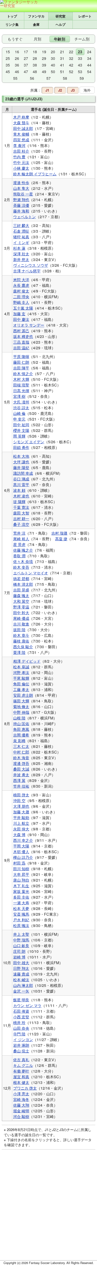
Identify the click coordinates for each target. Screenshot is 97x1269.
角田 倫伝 (21, 684)
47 (26, 71)
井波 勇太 (21, 774)
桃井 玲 (19, 1022)
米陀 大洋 (21, 279)
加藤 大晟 (21, 812)
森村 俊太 (21, 291)
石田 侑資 (21, 1011)
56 (32, 78)
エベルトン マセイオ (30, 573)
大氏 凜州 (21, 402)
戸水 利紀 (21, 920)
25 (8, 58)
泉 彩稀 (19, 740)
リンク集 (12, 24)
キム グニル (23, 1065)
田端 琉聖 (21, 385)
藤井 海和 (21, 211)
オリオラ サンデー (28, 325)
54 (89, 71)
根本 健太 (21, 1082)
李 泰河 (19, 145)
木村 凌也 (21, 496)
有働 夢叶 (21, 1071)
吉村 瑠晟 (59, 533)
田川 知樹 (21, 868)
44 (89, 65)
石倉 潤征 (21, 231)
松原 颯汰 (21, 925)
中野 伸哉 (21, 712)
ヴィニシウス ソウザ (30, 265)
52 (71, 71)
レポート (85, 16)
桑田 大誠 (21, 769)
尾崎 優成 (21, 618)
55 (15, 78)
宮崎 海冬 (21, 1099)
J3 (73, 90)
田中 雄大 (21, 962)
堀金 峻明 (21, 1111)
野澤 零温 (21, 607)
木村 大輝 (21, 379)
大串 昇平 (21, 874)
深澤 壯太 (21, 254)
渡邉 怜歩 (21, 182)
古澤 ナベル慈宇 (26, 271)
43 (80, 65)
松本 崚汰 (21, 979)
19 (44, 51)
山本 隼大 (21, 188)
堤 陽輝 (19, 501)
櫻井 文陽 (21, 430)
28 (35, 58)
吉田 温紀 (21, 348)
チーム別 (81, 39)
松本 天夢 (21, 908)
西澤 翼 (19, 780)
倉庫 (36, 24)
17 (26, 51)
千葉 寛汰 (21, 507)
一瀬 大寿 (21, 902)
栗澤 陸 (19, 652)
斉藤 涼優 (21, 205)
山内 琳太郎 (23, 985)
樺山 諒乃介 (23, 857)
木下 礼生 (21, 885)
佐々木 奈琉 (23, 561)
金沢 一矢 (21, 991)
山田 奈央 (21, 1028)
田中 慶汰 (21, 319)
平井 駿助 (21, 817)
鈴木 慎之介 (23, 373)
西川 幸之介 (23, 840)
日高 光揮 (21, 390)
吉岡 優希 (21, 735)
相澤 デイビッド (26, 661)
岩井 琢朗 (21, 1045)
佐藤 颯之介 (23, 550)
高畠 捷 (61, 538)
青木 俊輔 (21, 134)
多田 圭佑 (21, 897)
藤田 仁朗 (21, 362)
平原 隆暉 (21, 356)
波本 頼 (19, 490)
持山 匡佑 (21, 723)
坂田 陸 (19, 629)
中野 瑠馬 (21, 940)
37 (26, 65)
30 (53, 58)
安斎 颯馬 (21, 914)
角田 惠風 (21, 729)
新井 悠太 (21, 259)
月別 (37, 39)
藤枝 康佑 (21, 641)
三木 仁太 (21, 746)
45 (8, 71)
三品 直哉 (21, 342)
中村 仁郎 (21, 752)
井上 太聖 (21, 934)
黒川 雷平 (21, 484)
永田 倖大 (21, 829)
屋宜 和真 (21, 1076)
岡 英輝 (19, 436)
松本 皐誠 (21, 667)
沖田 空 (19, 800)
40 (53, 65)
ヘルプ (60, 24)
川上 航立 (21, 823)
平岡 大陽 (21, 846)
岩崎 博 (19, 957)
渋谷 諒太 (21, 407)
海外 (87, 90)
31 (62, 58)
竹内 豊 (19, 157)
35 (8, 65)
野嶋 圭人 (21, 302)
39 (44, 65)
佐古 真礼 (21, 1059)
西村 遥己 (21, 330)
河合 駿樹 (21, 1116)
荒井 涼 (19, 533)
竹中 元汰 (21, 162)
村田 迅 (19, 863)
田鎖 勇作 (21, 447)
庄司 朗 (19, 951)
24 (89, 51)
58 (65, 78)
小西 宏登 (21, 1017)
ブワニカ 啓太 (25, 1088)
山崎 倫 (19, 413)
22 (71, 51)
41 (62, 65)
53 (80, 71)
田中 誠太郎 (23, 128)
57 (48, 78)
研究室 (60, 16)
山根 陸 (19, 718)
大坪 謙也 (21, 462)
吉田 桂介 (21, 151)
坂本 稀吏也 (23, 336)
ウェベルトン (24, 216)
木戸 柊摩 (21, 117)
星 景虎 (19, 544)
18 (35, 51)
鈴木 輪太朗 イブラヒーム (35, 174)
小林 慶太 (21, 168)
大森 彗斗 (21, 122)
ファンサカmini (36, 16)
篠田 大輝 (21, 701)
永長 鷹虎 (21, 285)
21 (62, 51)
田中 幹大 (21, 612)
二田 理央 (21, 296)
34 (89, 58)
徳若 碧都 (21, 578)
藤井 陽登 (21, 467)
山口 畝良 (21, 945)
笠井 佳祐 (21, 786)
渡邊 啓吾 (21, 763)
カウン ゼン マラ (27, 1005)
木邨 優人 (21, 851)
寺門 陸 (19, 1034)
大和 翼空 (21, 601)
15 (8, 51)
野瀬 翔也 (21, 199)
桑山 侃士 (21, 1051)
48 (35, 71)
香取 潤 (19, 556)
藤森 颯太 (21, 595)
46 (17, 71)
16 (17, 51)
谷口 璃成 (21, 479)
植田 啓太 (21, 795)
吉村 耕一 (21, 518)
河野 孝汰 (21, 672)
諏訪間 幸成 (23, 473)
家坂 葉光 (21, 891)
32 (71, 58)
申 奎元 (19, 419)
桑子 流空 (21, 524)
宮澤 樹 (19, 396)
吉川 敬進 (21, 624)
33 (80, 58)
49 (44, 71)
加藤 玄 (19, 313)
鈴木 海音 (21, 757)
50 (53, 71)
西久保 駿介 (23, 646)
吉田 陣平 (21, 368)
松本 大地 (21, 456)
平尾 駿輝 (21, 678)
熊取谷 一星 (23, 194)
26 (17, 58)
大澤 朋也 (21, 806)
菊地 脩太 (21, 706)
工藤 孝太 (21, 689)
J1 (47, 90)
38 (35, 65)
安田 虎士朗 (23, 695)
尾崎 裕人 (21, 538)
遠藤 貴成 (21, 974)
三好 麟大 (21, 225)
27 (26, 58)
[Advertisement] (48, 1207)
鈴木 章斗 (21, 635)
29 (44, 58)
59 (82, 78)
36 (17, 65)
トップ (12, 16)
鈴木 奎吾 (21, 567)
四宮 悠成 (21, 139)
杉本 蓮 (19, 248)
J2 (60, 90)
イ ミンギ (21, 242)
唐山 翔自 (21, 880)
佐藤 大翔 (21, 1105)
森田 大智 (21, 513)
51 (62, 71)
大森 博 (19, 834)
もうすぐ (15, 39)
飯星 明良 (21, 1000)
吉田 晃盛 (21, 590)
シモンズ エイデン (28, 441)
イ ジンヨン (23, 1039)
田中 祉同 (21, 424)
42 (71, 65)
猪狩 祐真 (21, 237)
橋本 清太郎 (23, 584)
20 (53, 51)
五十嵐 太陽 (23, 308)
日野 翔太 (21, 968)
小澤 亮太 (21, 1093)
